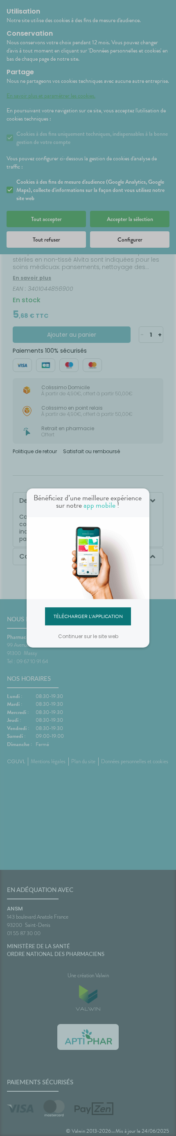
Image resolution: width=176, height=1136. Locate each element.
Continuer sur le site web (88, 636)
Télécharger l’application (88, 616)
